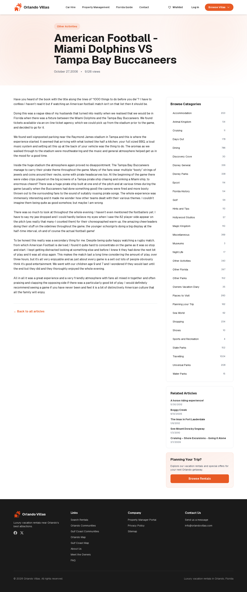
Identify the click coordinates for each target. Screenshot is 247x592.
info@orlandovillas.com (198, 525)
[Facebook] (15, 533)
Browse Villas (216, 7)
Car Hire (71, 7)
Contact (144, 7)
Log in (195, 7)
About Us (76, 548)
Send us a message (196, 519)
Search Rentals (79, 519)
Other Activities (67, 26)
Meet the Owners (81, 554)
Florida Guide (124, 7)
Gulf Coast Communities (85, 531)
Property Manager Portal (142, 519)
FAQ (73, 560)
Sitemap (132, 531)
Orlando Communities (83, 525)
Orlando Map (78, 537)
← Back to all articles (29, 311)
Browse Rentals (200, 479)
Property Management (96, 7)
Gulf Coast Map (80, 543)
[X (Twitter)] (22, 533)
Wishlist (178, 7)
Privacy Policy (136, 525)
